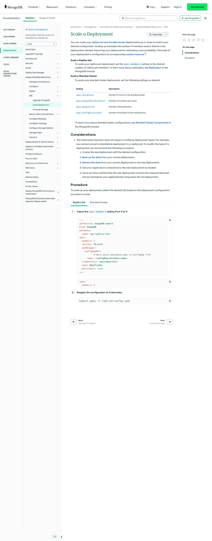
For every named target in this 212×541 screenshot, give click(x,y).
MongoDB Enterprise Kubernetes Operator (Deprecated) (40, 199)
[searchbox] (148, 18)
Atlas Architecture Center (10, 73)
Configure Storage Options (41, 128)
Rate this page (189, 34)
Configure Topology (38, 123)
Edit (166, 27)
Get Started (197, 6)
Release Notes (32, 177)
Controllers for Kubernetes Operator (116, 27)
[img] (184, 40)
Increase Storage (40, 109)
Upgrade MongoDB (41, 100)
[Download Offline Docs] (54, 536)
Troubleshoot (31, 181)
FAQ (27, 172)
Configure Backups (37, 119)
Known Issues (32, 186)
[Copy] (170, 220)
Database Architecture (39, 82)
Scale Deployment (41, 105)
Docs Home (76, 27)
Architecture (31, 58)
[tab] (79, 202)
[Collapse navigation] (61, 536)
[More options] (166, 34)
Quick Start (31, 49)
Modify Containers (34, 154)
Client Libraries (11, 57)
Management (90, 27)
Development (10, 43)
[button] (151, 7)
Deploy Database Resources (148, 27)
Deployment (9, 37)
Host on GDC (31, 158)
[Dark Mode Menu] (205, 18)
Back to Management (38, 29)
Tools (6, 64)
